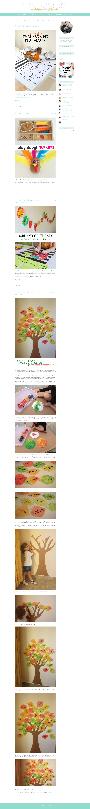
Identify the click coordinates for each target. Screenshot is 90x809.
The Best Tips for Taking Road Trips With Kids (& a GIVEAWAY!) (68, 118)
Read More (17, 100)
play (33, 14)
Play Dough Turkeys (22, 113)
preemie (24, 14)
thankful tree (48, 270)
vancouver (59, 14)
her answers (38, 370)
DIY (49, 14)
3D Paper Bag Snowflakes (67, 105)
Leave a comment (19, 285)
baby (29, 14)
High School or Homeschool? (68, 97)
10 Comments (18, 106)
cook (45, 14)
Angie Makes (48, 805)
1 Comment (17, 193)
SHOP (18, 14)
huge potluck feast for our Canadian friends (23, 94)
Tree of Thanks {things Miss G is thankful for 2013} (29, 293)
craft (36, 14)
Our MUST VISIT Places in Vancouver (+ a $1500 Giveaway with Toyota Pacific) (68, 86)
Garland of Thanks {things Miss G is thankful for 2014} (27, 201)
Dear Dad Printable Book (67, 113)
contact (66, 14)
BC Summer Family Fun (67, 89)
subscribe (61, 58)
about (71, 14)
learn (41, 14)
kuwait (53, 14)
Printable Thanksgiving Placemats (27, 26)
